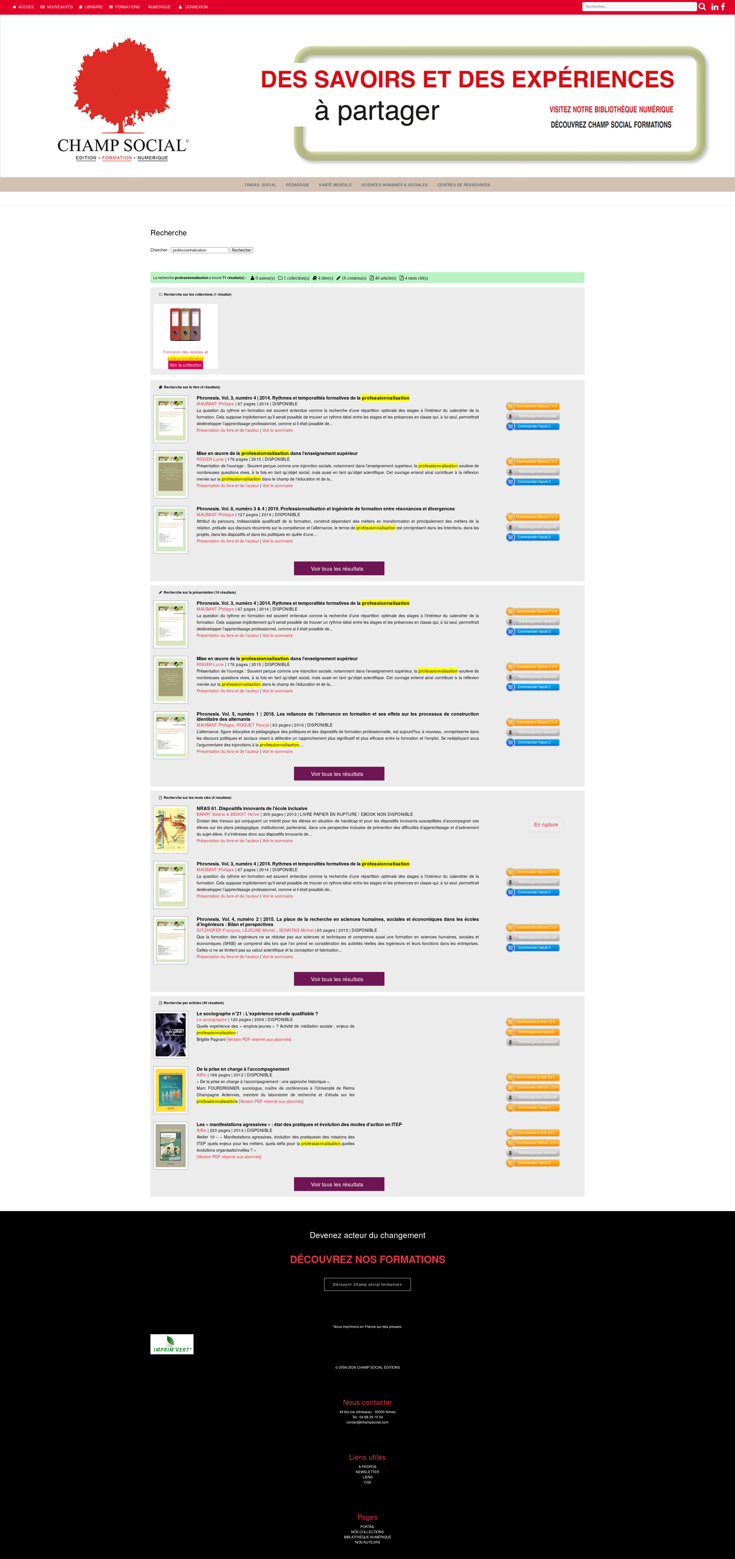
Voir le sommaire (277, 430)
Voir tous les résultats (337, 568)
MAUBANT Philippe (215, 403)
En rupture (546, 824)
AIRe (201, 1075)
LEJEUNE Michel (259, 930)
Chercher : (160, 250)
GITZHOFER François (218, 930)
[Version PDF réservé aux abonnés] (259, 1039)
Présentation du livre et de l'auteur (228, 430)
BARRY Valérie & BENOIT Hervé (229, 814)
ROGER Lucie (210, 459)
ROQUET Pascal (253, 725)
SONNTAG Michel (296, 930)
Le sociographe (212, 1019)
